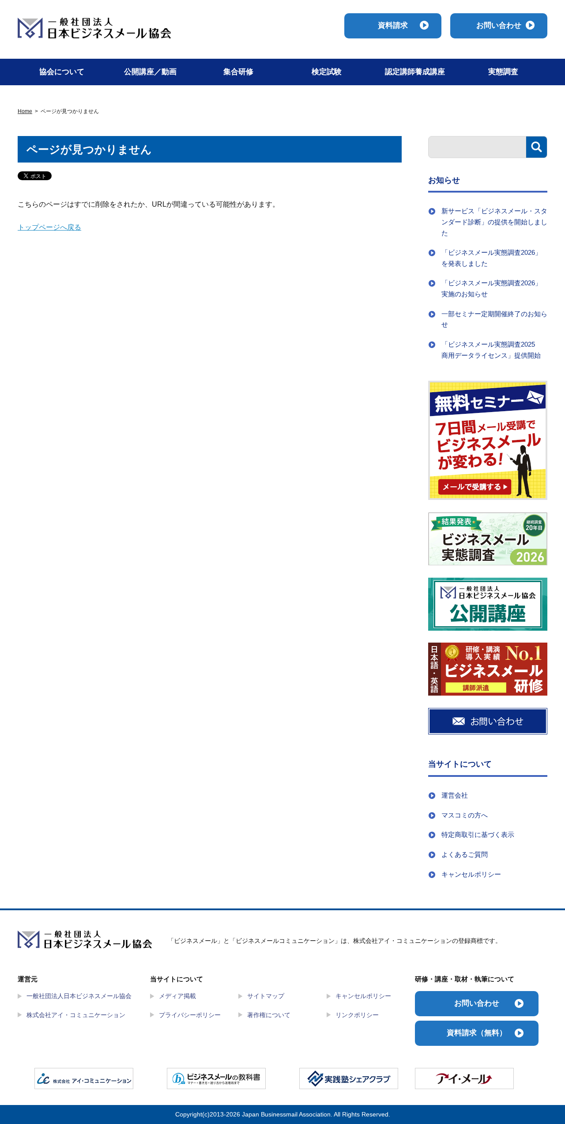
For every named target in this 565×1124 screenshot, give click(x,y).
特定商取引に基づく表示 (477, 834)
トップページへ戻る (49, 227)
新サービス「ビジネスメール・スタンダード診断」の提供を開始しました (494, 221)
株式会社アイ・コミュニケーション (75, 1014)
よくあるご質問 (464, 854)
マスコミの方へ (464, 815)
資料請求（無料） (477, 1033)
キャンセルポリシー (471, 874)
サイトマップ (265, 995)
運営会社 (454, 795)
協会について (61, 72)
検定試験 (327, 72)
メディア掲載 (177, 995)
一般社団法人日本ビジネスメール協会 (79, 995)
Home (25, 111)
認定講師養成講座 (415, 72)
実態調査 (503, 72)
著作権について (268, 1014)
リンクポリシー (357, 1014)
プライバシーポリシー (190, 1014)
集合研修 (238, 72)
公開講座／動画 (150, 72)
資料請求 (393, 25)
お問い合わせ (498, 25)
